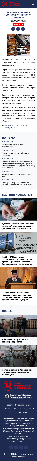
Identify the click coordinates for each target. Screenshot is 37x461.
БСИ (19, 408)
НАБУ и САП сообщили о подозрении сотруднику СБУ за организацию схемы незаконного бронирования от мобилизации (18, 260)
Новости (18, 24)
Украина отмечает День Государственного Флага (17, 175)
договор (11, 125)
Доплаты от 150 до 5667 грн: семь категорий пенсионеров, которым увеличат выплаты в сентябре (18, 226)
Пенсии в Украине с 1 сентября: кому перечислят (15, 154)
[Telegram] (23, 29)
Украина (13, 128)
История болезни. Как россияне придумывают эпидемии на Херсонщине (17, 372)
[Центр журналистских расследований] (11, 4)
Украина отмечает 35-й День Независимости (12, 145)
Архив (25, 412)
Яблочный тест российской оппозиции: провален (15, 340)
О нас (19, 412)
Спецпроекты (28, 408)
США (18, 125)
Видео (7, 311)
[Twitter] (18, 29)
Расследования (9, 408)
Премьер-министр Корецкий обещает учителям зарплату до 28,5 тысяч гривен (17, 184)
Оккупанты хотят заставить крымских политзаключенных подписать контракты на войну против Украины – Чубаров (17, 296)
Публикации (19, 405)
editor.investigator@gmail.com (19, 439)
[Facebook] (13, 29)
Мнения (12, 412)
